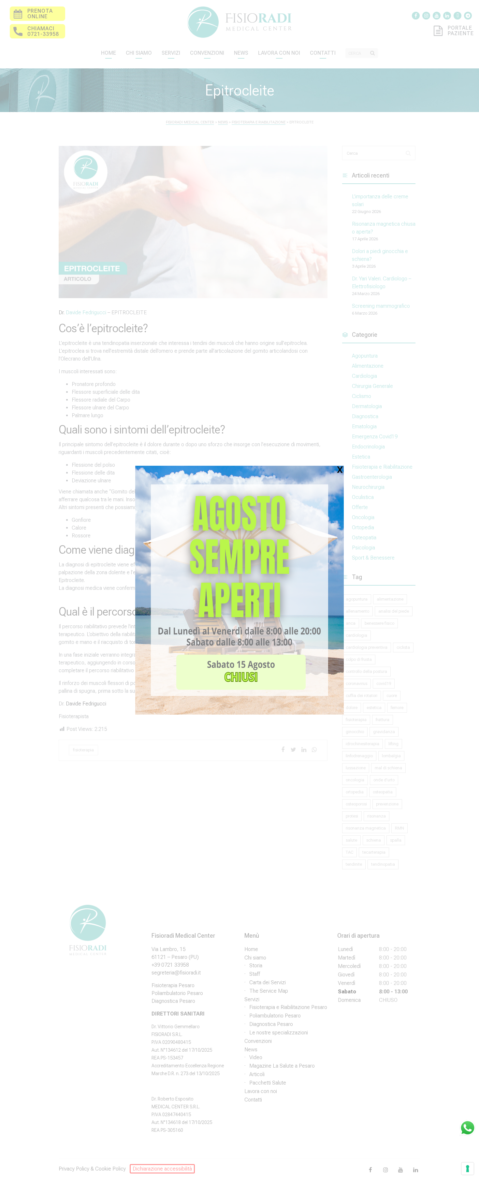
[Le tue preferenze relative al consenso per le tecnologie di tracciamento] (467, 1168)
